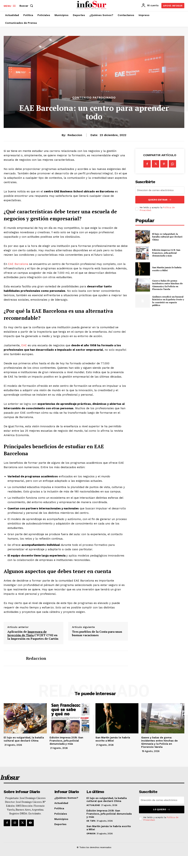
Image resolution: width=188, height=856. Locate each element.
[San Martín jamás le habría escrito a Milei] (142, 269)
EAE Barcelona (18, 264)
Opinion (90, 833)
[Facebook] (147, 164)
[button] (27, 6)
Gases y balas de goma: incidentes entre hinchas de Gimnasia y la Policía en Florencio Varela (167, 285)
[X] (155, 164)
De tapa (90, 821)
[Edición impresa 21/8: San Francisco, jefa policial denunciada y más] (142, 252)
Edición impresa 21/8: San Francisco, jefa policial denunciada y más (166, 253)
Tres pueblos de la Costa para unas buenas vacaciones (97, 633)
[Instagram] (14, 823)
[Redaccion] (12, 658)
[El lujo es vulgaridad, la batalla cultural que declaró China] (142, 236)
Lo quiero (159, 809)
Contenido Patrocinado (94, 97)
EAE (24, 345)
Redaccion (75, 135)
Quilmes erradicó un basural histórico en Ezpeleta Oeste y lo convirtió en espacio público (168, 301)
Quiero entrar (157, 199)
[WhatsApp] (172, 164)
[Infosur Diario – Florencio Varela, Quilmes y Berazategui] (91, 5)
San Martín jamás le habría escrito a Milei (166, 269)
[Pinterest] (164, 164)
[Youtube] (30, 823)
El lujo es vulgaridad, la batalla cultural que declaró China (167, 237)
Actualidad (93, 805)
